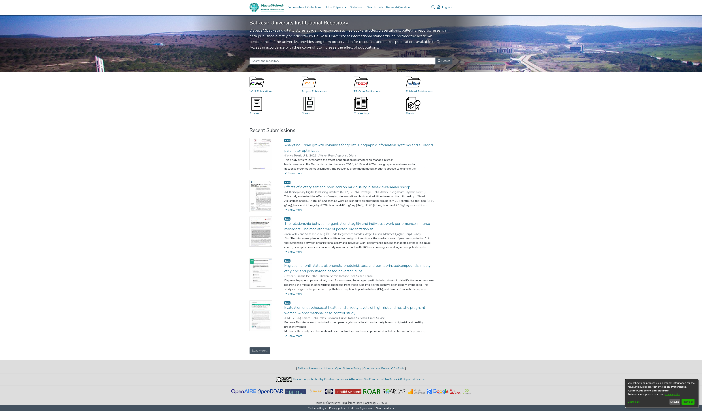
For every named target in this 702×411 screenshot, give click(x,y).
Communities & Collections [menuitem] (304, 7)
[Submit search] (433, 7)
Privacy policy (337, 408)
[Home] (267, 7)
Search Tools (375, 7)
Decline (674, 402)
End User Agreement (360, 408)
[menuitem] (335, 7)
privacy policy (672, 394)
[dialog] (661, 393)
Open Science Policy (348, 368)
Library (329, 368)
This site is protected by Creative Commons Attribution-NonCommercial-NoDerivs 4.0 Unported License (358, 379)
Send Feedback (385, 408)
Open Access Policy (376, 368)
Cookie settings (317, 408)
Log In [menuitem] (446, 7)
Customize (634, 402)
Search (445, 61)
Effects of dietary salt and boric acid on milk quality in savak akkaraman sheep (347, 187)
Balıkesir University (310, 368)
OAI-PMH (397, 368)
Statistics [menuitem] (356, 7)
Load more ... (260, 351)
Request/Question (398, 7)
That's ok (687, 402)
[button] (293, 173)
